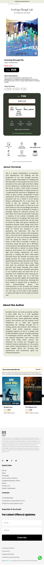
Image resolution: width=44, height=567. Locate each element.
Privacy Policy (6, 551)
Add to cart (22, 101)
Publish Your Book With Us (22, 1)
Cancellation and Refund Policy (10, 557)
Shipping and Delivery (8, 554)
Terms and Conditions (8, 548)
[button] (8, 89)
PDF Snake (9, 560)
